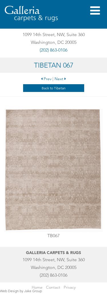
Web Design (9, 291)
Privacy (70, 287)
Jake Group (33, 291)
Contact (53, 287)
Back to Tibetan (54, 88)
